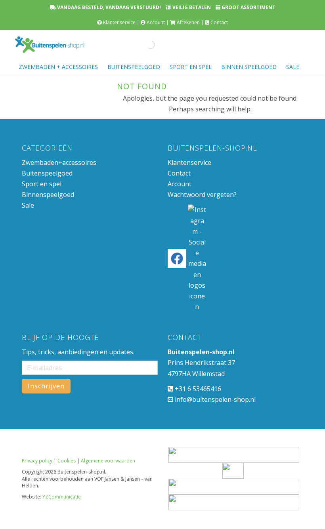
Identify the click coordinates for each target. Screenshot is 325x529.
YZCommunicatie (61, 496)
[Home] (49, 44)
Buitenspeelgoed (47, 173)
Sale (28, 205)
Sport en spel (41, 184)
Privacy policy (37, 460)
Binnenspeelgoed (48, 194)
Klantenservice (119, 22)
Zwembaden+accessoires (59, 162)
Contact (219, 22)
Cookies (66, 460)
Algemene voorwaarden (108, 460)
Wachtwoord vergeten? (202, 194)
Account (156, 22)
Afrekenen (188, 22)
